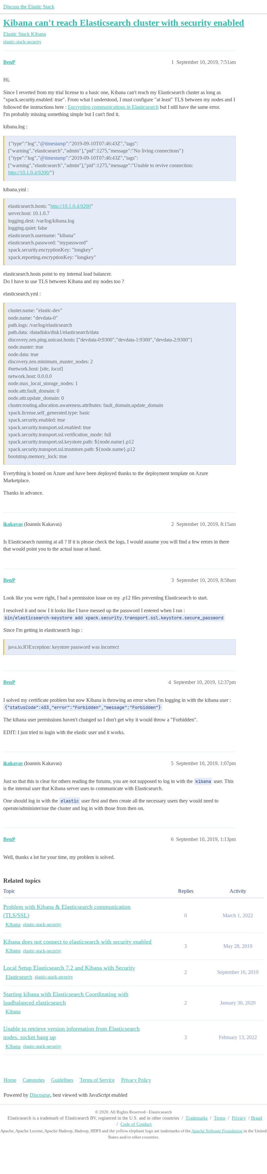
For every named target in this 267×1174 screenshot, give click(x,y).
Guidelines (62, 1080)
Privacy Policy (136, 1080)
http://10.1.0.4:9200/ (29, 172)
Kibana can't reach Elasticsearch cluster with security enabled (123, 23)
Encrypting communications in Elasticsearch (113, 107)
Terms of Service (97, 1080)
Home (10, 1080)
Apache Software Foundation (217, 1130)
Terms (219, 1118)
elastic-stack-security (22, 41)
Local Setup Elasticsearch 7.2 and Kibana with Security (69, 967)
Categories (34, 1080)
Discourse (40, 1095)
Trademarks (196, 1118)
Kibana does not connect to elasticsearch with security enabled (77, 941)
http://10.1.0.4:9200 (70, 206)
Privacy (239, 1118)
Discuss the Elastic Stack (28, 6)
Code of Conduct (136, 1124)
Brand (256, 1118)
